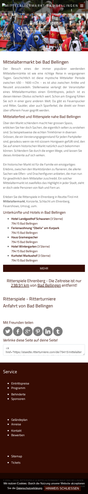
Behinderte (18, 394)
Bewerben (18, 435)
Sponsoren (18, 398)
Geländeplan (19, 419)
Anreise (16, 424)
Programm (18, 388)
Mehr (44, 268)
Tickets (15, 462)
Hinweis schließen (62, 488)
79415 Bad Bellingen (35, 230)
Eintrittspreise (20, 383)
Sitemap (16, 456)
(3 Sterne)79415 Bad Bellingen (37, 221)
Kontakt (16, 430)
